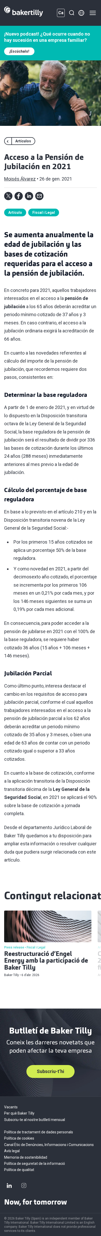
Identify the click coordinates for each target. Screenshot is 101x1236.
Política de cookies (19, 1138)
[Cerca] (71, 13)
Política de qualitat (19, 1170)
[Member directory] (81, 13)
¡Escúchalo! (19, 51)
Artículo (15, 212)
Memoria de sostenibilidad (25, 1157)
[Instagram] (24, 1185)
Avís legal (12, 1151)
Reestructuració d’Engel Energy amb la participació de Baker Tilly (46, 961)
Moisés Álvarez (20, 179)
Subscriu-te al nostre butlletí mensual (34, 1120)
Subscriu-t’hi (50, 1071)
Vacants (11, 1107)
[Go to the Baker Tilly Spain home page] (23, 13)
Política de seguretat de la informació (34, 1163)
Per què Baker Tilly (19, 1113)
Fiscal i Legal (43, 212)
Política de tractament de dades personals (38, 1132)
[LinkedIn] (9, 1185)
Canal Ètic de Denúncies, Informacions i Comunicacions (49, 1145)
